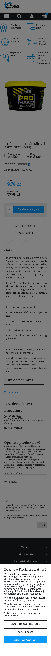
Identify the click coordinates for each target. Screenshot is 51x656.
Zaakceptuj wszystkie (25, 640)
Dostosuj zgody (25, 632)
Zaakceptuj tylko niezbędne (25, 624)
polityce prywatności (26, 609)
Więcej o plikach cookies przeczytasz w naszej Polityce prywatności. (25, 599)
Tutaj (7, 613)
